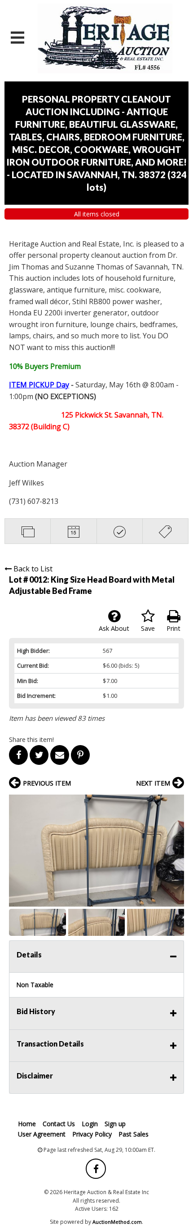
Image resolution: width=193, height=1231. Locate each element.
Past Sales (133, 1134)
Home (27, 1123)
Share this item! (31, 739)
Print (173, 628)
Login (90, 1123)
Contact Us (59, 1123)
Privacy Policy (92, 1134)
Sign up (115, 1123)
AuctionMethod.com (117, 1221)
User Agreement (42, 1134)
